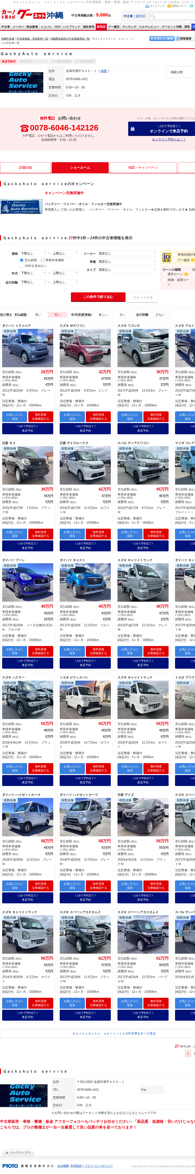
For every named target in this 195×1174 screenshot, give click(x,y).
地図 (104, 71)
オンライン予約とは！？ (169, 139)
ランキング (129, 26)
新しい (103, 314)
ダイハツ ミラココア (16, 325)
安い (57, 314)
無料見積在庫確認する (40, 416)
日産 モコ (8, 443)
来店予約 (27, 428)
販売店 (140, 16)
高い (38, 314)
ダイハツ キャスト (72, 560)
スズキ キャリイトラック (134, 560)
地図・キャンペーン (143, 167)
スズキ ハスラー (13, 677)
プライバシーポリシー (98, 1165)
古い (122, 314)
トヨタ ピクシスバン (74, 677)
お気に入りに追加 (14, 416)
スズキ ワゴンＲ (128, 325)
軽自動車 (32, 26)
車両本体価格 (54, 260)
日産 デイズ (125, 794)
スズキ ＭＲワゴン (72, 325)
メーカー (18, 26)
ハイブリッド (71, 26)
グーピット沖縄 (172, 26)
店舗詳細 (25, 167)
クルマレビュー (149, 26)
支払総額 (30, 260)
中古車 (5, 26)
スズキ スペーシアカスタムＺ (80, 912)
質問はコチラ (179, 6)
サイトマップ (157, 6)
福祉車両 (88, 26)
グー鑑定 (114, 26)
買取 (187, 26)
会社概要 (63, 1165)
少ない (160, 314)
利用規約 (76, 1165)
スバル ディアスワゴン (133, 443)
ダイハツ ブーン (13, 560)
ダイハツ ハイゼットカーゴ (21, 794)
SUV (58, 26)
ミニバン (46, 26)
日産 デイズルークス (74, 443)
